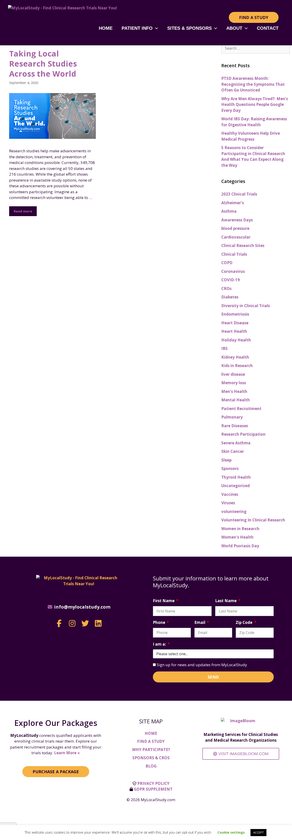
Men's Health (234, 391)
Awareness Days (237, 220)
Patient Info (137, 28)
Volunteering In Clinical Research (253, 520)
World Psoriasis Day (240, 545)
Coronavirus (233, 271)
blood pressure (235, 228)
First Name (164, 600)
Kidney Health (235, 357)
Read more (23, 211)
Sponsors (230, 468)
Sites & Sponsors (189, 28)
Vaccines (229, 494)
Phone (159, 622)
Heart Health (234, 331)
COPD (226, 262)
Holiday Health (236, 340)
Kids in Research (237, 365)
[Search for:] (255, 48)
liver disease (233, 374)
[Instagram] (72, 623)
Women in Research (240, 528)
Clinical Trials (234, 254)
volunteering (233, 511)
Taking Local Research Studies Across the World (43, 63)
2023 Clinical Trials (239, 194)
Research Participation (243, 434)
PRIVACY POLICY (153, 783)
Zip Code (244, 622)
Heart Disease (234, 322)
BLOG (151, 766)
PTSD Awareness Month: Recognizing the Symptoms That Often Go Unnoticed (253, 84)
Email (200, 622)
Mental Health (235, 400)
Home (105, 28)
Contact (268, 28)
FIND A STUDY (151, 741)
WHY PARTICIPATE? (151, 749)
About (234, 28)
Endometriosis (235, 314)
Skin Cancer (232, 451)
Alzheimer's (232, 202)
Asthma (229, 211)
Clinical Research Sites (242, 245)
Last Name (226, 600)
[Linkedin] (98, 623)
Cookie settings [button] (231, 832)
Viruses (228, 502)
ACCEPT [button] (258, 832)
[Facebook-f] (59, 623)
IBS (224, 348)
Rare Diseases (234, 425)
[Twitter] (85, 623)
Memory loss (233, 382)
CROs (226, 288)
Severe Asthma (235, 442)
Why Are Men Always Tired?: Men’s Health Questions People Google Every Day (254, 104)
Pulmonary (232, 417)
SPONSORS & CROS (151, 757)
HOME (151, 733)
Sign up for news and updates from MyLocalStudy (202, 664)
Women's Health (237, 537)
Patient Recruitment (241, 408)
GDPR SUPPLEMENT (153, 789)
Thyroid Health (236, 477)
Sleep (226, 460)
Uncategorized (235, 485)
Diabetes (229, 297)
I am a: (160, 644)
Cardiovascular (235, 237)
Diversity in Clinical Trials (245, 305)
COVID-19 (230, 279)
